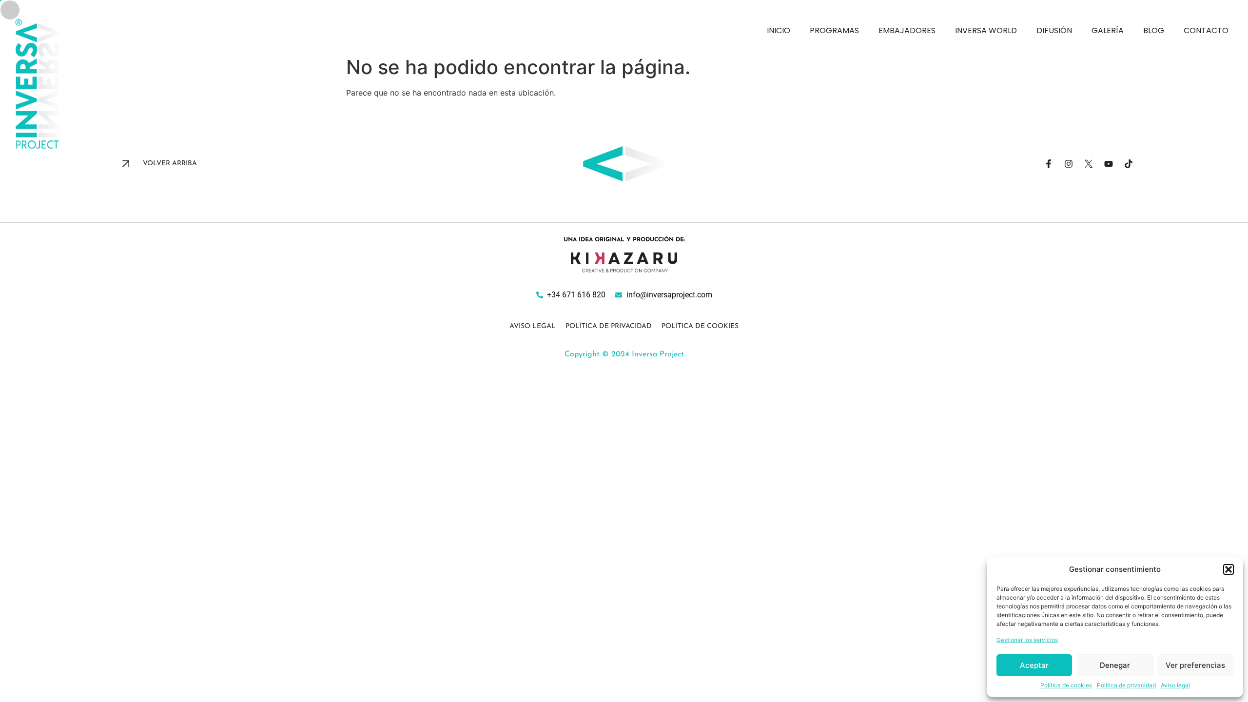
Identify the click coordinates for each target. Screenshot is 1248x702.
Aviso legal (1175, 685)
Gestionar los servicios (1027, 640)
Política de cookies (1066, 685)
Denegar (1115, 665)
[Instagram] (1068, 164)
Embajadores (907, 30)
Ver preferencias (1195, 665)
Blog (1153, 30)
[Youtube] (1108, 164)
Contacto (1206, 30)
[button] (1228, 569)
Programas (834, 30)
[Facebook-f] (1048, 164)
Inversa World (986, 30)
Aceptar (1034, 665)
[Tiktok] (1128, 164)
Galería (1108, 30)
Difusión (1054, 30)
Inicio (778, 30)
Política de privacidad (1126, 685)
